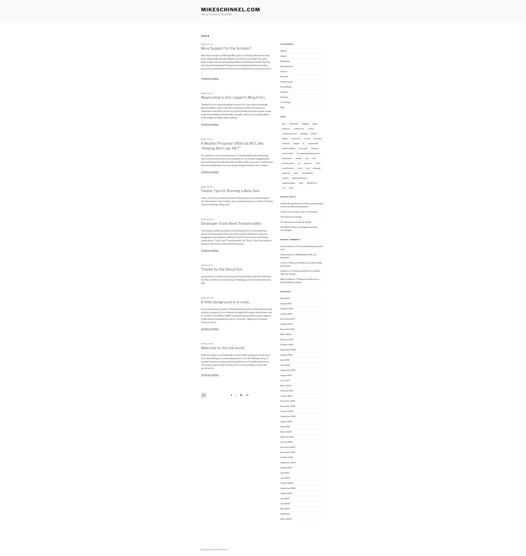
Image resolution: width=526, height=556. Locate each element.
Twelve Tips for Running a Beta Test (230, 191)
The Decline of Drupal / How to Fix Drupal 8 (299, 212)
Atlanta (283, 51)
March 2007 (285, 385)
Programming (286, 82)
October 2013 (286, 324)
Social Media (286, 87)
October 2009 (286, 344)
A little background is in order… (226, 302)
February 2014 (286, 308)
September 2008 (288, 349)
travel (299, 168)
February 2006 (287, 437)
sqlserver (308, 163)
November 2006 (287, 406)
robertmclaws (288, 163)
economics (296, 138)
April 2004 (285, 514)
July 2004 (284, 498)
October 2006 (286, 411)
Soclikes (284, 271)
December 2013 (287, 319)
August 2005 (286, 467)
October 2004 (286, 483)
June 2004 (285, 503)
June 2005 (285, 478)
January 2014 (286, 314)
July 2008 (284, 360)
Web (282, 107)
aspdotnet (293, 124)
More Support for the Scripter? (226, 48)
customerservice (289, 133)
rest (314, 158)
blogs (315, 124)
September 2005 (288, 462)
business (286, 128)
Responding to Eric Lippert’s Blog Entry (233, 97)
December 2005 (287, 447)
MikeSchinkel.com (230, 10)
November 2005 (287, 452)
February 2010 (286, 339)
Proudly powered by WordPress (214, 549)
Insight (283, 56)
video (295, 173)
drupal (284, 138)
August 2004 (286, 493)
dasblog (303, 133)
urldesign (317, 168)
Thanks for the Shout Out (221, 269)
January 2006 (286, 442)
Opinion (283, 71)
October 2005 (286, 457)
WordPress (312, 183)
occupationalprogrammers (308, 153)
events (307, 138)
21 (242, 395)
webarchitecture (299, 178)
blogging (305, 124)
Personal (284, 76)
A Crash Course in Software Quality (295, 222)
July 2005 (284, 473)
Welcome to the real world (222, 348)
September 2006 (288, 416)
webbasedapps (288, 183)
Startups (284, 97)
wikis (301, 183)
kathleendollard (288, 148)
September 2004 (288, 488)
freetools (286, 143)
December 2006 (287, 401)
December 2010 (287, 329)
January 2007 (286, 396)
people (299, 158)
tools (317, 163)
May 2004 (285, 508)
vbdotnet (286, 173)
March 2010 (285, 334)
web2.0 (285, 178)
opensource (287, 158)
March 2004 (286, 519)
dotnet (314, 133)
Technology (285, 102)
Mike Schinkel (286, 279)
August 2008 (286, 355)
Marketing (284, 61)
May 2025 (284, 298)
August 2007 (286, 375)
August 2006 (286, 421)
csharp (311, 128)
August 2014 (286, 303)
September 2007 (288, 370)
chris (282, 263)
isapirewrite (313, 143)
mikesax (315, 148)
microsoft (303, 148)
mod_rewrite (287, 153)
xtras (291, 188)
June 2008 (285, 365)
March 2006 (286, 432)
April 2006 (285, 426)
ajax (284, 124)
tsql (307, 168)
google (296, 143)
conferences (298, 128)
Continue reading (209, 78)
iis (304, 143)
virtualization (307, 173)
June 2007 (285, 380)
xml (283, 188)
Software (284, 92)
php (307, 158)
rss (299, 163)
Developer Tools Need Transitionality (231, 223)
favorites (318, 138)
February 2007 (286, 390)
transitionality (288, 168)
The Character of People (291, 217)
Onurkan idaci (286, 254)
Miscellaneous (286, 66)
